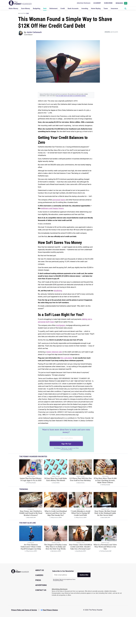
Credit (62, 8)
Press (38, 580)
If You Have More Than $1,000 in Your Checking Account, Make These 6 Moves (105, 480)
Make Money (13, 8)
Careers (39, 575)
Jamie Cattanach (34, 32)
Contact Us (40, 590)
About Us (39, 570)
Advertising (41, 585)
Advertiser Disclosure (83, 3)
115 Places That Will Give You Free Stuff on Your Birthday (80, 479)
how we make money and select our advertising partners (71, 95)
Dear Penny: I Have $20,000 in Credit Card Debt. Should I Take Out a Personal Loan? (80, 547)
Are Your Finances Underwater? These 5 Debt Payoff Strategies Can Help (31, 547)
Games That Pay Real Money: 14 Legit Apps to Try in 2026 (31, 479)
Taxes (106, 8)
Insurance (114, 8)
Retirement (53, 8)
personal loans (59, 200)
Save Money (25, 8)
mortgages (60, 325)
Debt (44, 8)
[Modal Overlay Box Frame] (66, 439)
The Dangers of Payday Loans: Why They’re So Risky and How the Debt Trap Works (55, 547)
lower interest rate (54, 352)
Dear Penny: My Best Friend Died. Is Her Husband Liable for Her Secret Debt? (105, 513)
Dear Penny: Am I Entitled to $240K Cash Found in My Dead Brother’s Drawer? (30, 513)
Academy (97, 3)
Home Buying (96, 8)
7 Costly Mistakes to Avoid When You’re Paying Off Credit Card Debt (80, 513)
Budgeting (36, 8)
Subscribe (108, 3)
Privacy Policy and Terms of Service (24, 610)
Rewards (121, 3)
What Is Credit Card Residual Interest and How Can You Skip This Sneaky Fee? (56, 513)
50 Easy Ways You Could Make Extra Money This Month (55, 479)
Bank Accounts (73, 8)
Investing (84, 8)
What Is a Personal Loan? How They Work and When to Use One (105, 547)
